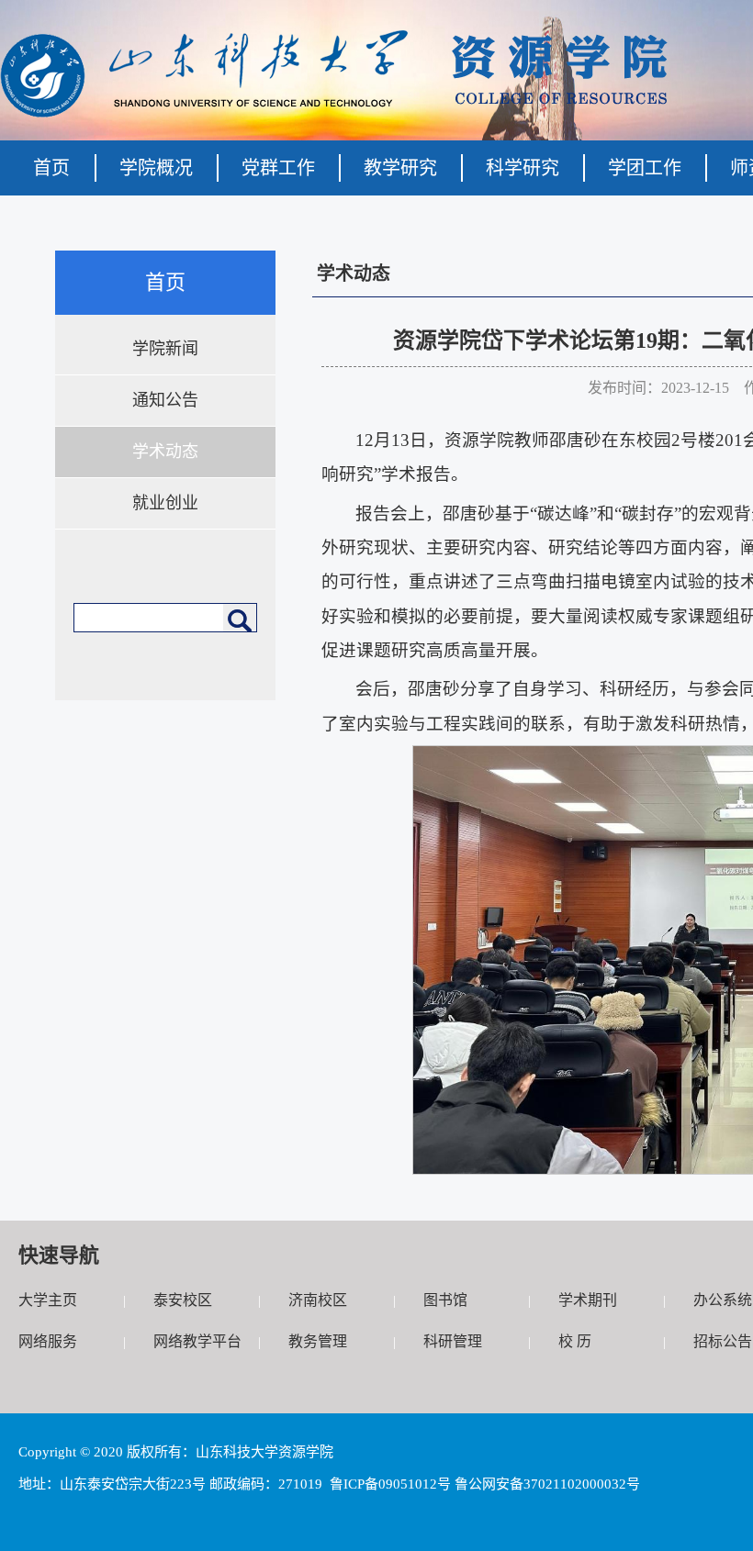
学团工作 (644, 168)
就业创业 (165, 503)
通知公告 (165, 400)
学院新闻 (165, 349)
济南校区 (317, 1300)
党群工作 (278, 168)
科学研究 (522, 168)
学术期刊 (587, 1300)
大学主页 (47, 1300)
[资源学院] (334, 112)
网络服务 (47, 1341)
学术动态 (165, 451)
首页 (51, 168)
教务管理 (317, 1341)
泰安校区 (182, 1300)
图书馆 (445, 1300)
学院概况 (156, 168)
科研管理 (452, 1341)
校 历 (574, 1341)
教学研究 (400, 168)
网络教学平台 (197, 1341)
